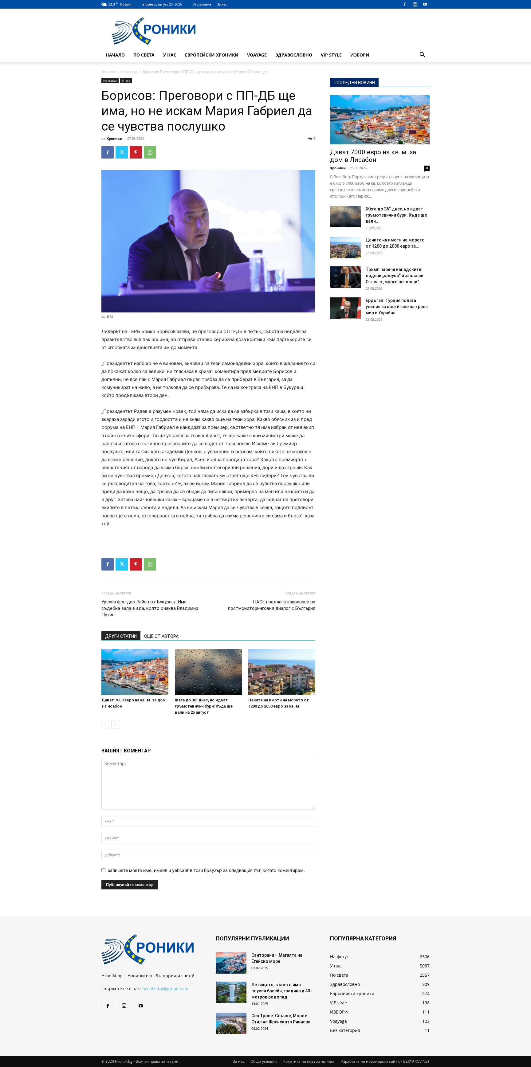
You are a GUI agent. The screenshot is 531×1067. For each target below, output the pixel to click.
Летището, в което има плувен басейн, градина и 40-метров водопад (281, 990)
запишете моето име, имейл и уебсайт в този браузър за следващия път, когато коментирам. (206, 870)
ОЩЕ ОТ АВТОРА (161, 636)
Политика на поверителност (309, 1061)
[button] (422, 55)
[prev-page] (105, 724)
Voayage (257, 55)
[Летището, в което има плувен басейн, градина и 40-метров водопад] (231, 992)
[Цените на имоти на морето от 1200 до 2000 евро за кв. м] (281, 672)
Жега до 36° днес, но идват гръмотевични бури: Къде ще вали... (396, 215)
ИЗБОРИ (359, 55)
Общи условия (263, 1061)
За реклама (202, 4)
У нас (169, 55)
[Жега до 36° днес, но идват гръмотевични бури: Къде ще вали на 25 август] (208, 672)
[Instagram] (414, 4)
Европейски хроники (211, 55)
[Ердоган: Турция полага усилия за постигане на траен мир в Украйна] (345, 308)
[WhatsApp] (150, 152)
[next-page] (115, 724)
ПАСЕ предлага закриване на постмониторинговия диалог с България (271, 605)
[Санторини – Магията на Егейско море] (231, 963)
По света (144, 55)
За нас (222, 4)
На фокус (129, 71)
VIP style (331, 55)
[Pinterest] (136, 152)
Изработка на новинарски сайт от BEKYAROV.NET (385, 1061)
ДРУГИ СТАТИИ (121, 636)
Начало (115, 55)
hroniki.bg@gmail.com (165, 988)
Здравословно (293, 55)
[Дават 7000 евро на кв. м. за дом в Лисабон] (134, 672)
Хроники (114, 138)
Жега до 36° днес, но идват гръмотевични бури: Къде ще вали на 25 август (204, 706)
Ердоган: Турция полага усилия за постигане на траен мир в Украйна (397, 306)
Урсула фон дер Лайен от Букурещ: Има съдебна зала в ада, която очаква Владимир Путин (149, 608)
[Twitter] (122, 152)
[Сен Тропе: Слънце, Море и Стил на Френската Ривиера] (231, 1023)
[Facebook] (404, 4)
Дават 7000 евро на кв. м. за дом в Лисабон (373, 155)
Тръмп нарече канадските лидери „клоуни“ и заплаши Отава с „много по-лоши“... (394, 275)
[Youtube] (425, 4)
